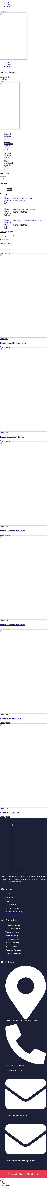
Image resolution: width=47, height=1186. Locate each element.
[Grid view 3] (9, 248)
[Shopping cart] (0, 130)
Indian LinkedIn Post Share (12, 625)
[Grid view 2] (5, 248)
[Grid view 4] (13, 248)
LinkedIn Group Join (9, 812)
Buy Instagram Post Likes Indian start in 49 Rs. (29, 220)
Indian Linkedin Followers (12, 437)
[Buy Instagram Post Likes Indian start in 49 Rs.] (7, 224)
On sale (9, 188)
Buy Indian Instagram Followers (24, 209)
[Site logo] (13, 59)
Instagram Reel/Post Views (22, 198)
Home (2, 232)
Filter (3, 178)
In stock (9, 190)
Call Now (3, 12)
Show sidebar (4, 239)
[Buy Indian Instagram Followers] (7, 212)
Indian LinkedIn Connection (13, 343)
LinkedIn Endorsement (10, 718)
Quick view (4, 339)
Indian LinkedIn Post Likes (12, 531)
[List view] (1, 248)
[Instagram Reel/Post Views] (7, 201)
